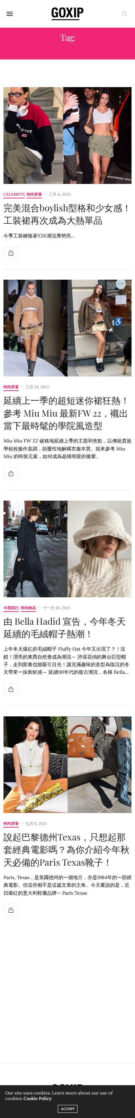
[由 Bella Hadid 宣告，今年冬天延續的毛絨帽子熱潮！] (67, 549)
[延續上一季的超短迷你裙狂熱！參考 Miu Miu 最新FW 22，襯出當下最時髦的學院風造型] (67, 328)
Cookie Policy (38, 1098)
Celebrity (14, 194)
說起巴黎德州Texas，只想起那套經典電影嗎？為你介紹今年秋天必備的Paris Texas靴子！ (66, 849)
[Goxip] (67, 14)
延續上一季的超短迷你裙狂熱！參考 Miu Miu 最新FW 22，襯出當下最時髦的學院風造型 (66, 412)
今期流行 (11, 608)
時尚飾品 (28, 608)
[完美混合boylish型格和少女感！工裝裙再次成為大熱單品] (67, 135)
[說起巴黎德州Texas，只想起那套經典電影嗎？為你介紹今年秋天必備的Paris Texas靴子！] (67, 764)
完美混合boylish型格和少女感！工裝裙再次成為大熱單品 (67, 214)
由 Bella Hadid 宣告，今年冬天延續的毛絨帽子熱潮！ (64, 627)
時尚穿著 (34, 194)
